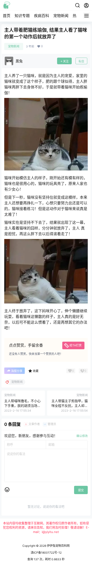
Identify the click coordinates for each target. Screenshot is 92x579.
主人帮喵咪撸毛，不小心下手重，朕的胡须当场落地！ (22, 405)
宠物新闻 (60, 15)
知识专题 (22, 15)
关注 (66, 61)
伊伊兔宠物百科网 (58, 545)
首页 (6, 15)
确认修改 (82, 436)
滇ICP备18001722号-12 (46, 552)
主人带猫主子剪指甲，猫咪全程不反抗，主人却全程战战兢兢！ (69, 405)
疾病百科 (41, 15)
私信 (81, 61)
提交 (81, 490)
